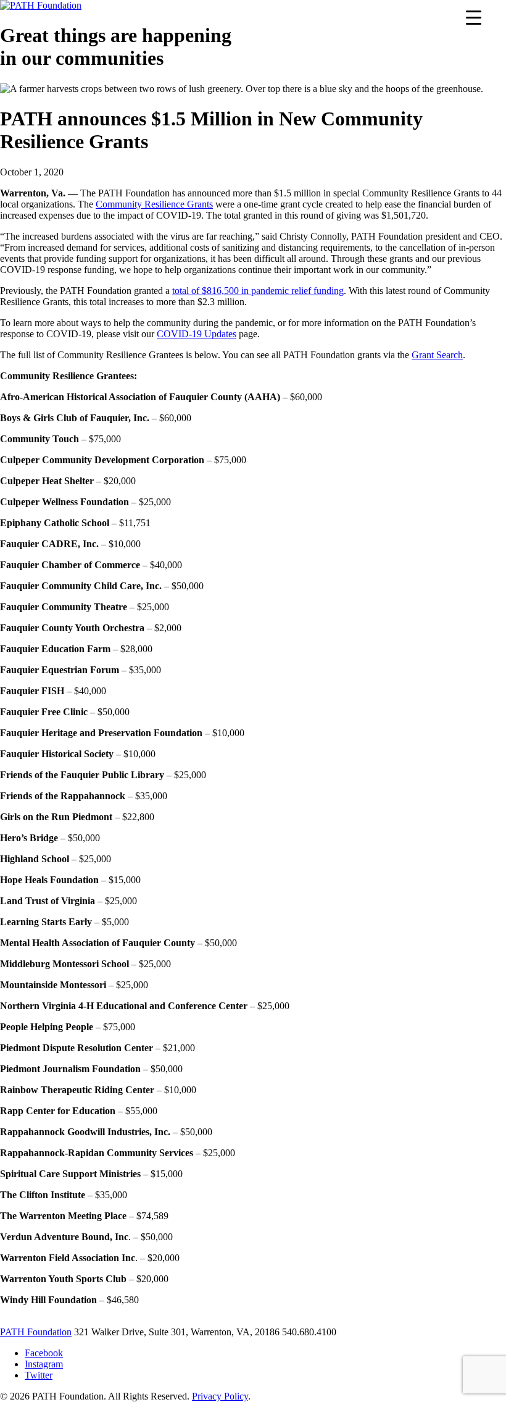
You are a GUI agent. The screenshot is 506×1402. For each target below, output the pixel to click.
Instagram (44, 1364)
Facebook (44, 1353)
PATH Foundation (36, 1332)
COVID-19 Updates (196, 334)
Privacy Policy (220, 1396)
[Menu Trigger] (474, 17)
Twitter (38, 1375)
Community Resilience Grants (154, 204)
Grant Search (437, 355)
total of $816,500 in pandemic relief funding (258, 290)
